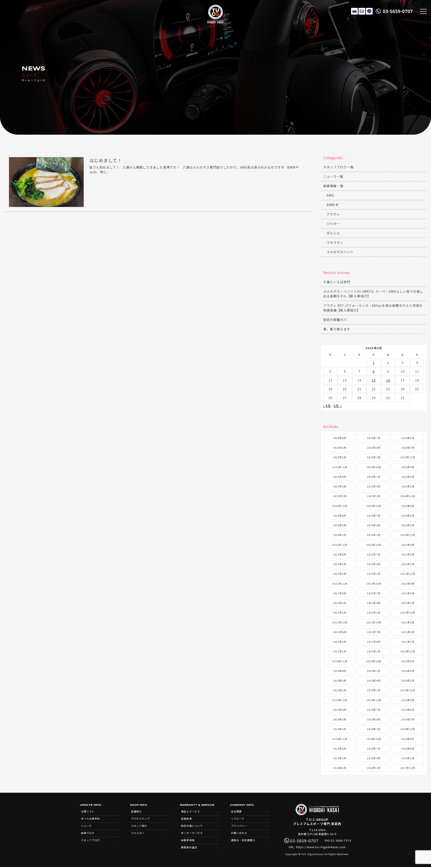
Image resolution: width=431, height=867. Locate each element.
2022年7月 (373, 593)
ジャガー (333, 223)
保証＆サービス (190, 811)
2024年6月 (407, 515)
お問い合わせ (239, 833)
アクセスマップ (140, 818)
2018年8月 (339, 748)
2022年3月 (407, 603)
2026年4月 (373, 447)
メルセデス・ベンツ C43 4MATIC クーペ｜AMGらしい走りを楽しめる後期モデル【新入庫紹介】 (373, 293)
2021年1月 (373, 651)
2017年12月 (407, 768)
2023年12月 (407, 535)
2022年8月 (339, 593)
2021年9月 (407, 622)
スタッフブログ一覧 (338, 167)
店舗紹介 (136, 811)
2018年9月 (407, 739)
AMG (330, 195)
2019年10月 (373, 700)
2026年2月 (339, 457)
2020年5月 (339, 680)
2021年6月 (407, 632)
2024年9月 (407, 506)
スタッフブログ (90, 840)
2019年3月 (407, 719)
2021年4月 (373, 641)
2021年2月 (339, 651)
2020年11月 (339, 661)
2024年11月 (339, 506)
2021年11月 (339, 622)
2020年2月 (339, 690)
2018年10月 (373, 739)
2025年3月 (407, 486)
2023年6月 (407, 554)
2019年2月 (339, 729)
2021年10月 (373, 622)
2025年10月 (373, 467)
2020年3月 (407, 680)
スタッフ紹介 (139, 825)
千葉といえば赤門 (336, 282)
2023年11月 (339, 545)
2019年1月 (373, 729)
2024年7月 (373, 515)
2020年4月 (373, 680)
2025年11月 (339, 467)
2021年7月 (373, 632)
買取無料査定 (189, 847)
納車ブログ (88, 833)
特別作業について (191, 825)
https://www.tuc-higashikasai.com (321, 847)
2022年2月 (339, 612)
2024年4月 (373, 525)
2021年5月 (339, 641)
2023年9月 (407, 545)
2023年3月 (407, 564)
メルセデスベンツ (340, 252)
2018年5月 (339, 758)
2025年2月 (339, 496)
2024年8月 (339, 515)
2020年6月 (407, 671)
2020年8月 (339, 671)
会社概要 (236, 811)
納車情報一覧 (333, 186)
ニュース (86, 825)
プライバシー (239, 825)
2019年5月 (339, 719)
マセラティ (335, 242)
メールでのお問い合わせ (361, 11)
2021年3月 (407, 641)
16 (388, 380)
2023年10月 (373, 545)
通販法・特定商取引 (243, 840)
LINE (369, 11)
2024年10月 (373, 506)
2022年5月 (339, 603)
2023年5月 (339, 564)
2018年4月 (373, 758)
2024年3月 (407, 525)
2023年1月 (373, 573)
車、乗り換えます (336, 329)
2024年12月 (407, 496)
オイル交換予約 (90, 818)
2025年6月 (407, 476)
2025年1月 (373, 496)
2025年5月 (339, 486)
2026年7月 (373, 438)
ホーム (26, 80)
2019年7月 (373, 709)
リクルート (237, 818)
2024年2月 (339, 535)
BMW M (332, 204)
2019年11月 (339, 700)
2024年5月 (339, 525)
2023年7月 (373, 554)
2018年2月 (339, 768)
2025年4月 (373, 486)
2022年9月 (407, 583)
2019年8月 (339, 709)
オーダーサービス (191, 833)
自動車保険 (187, 840)
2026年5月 (339, 447)
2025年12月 (407, 457)
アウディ (333, 214)
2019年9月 (407, 700)
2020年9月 (407, 661)
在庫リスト (354, 11)
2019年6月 (407, 709)
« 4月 (327, 406)
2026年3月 (407, 447)
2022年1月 (373, 612)
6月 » (338, 406)
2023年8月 (339, 554)
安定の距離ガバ (335, 319)
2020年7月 (373, 671)
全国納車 (186, 818)
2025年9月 (407, 467)
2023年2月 (339, 573)
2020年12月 (407, 651)
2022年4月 (373, 603)
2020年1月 (373, 690)
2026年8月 (339, 438)
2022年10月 (373, 583)
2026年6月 (407, 438)
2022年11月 (339, 583)
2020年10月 (373, 661)
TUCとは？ (138, 833)
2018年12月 (407, 729)
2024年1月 (373, 535)
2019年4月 (373, 719)
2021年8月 (339, 632)
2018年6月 (407, 748)
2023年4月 (373, 564)
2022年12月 (407, 573)
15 (374, 380)
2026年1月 (373, 457)
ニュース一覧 (333, 176)
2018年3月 (407, 758)
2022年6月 (407, 593)
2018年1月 (373, 768)
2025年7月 (373, 476)
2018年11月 (339, 739)
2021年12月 (407, 612)
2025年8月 (339, 476)
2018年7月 (373, 748)
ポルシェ (333, 233)
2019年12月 (407, 690)
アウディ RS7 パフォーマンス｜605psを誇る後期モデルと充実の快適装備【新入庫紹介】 (373, 307)
